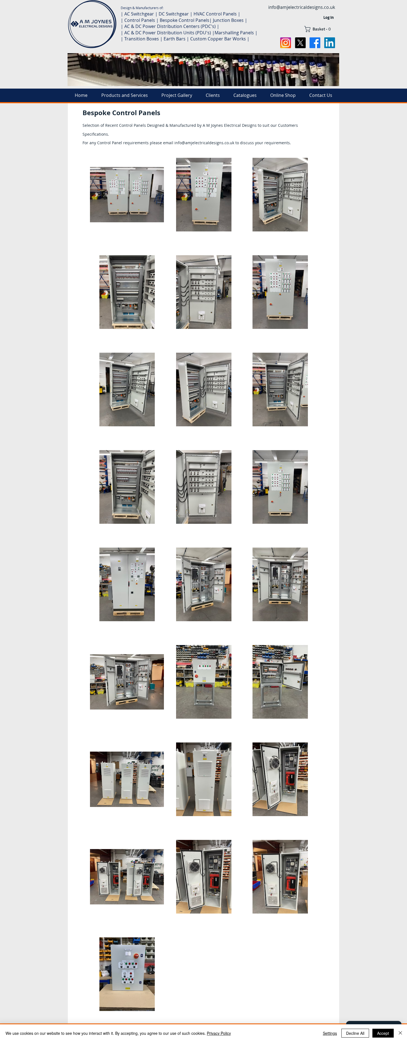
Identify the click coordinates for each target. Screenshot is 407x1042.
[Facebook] (315, 42)
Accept (383, 1033)
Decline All (355, 1033)
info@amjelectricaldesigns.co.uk (301, 7)
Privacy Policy (219, 1033)
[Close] (400, 1033)
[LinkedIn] (329, 42)
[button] (319, 29)
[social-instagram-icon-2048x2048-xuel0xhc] (285, 42)
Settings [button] (330, 1033)
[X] (300, 42)
